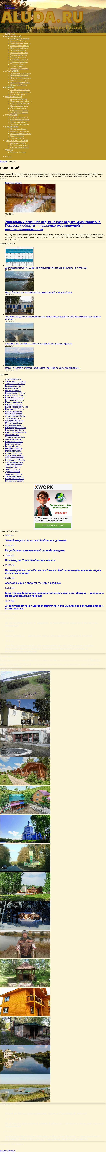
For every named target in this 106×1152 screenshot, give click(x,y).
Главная (3, 161)
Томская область (17, 138)
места (60, 660)
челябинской (5, 667)
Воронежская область (19, 46)
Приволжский (13, 96)
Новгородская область (20, 83)
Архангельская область (20, 73)
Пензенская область (19, 106)
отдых (14, 664)
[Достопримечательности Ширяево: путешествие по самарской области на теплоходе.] (19, 265)
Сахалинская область (19, 147)
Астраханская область (20, 90)
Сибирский (11, 127)
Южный (9, 87)
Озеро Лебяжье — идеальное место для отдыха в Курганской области (38, 292)
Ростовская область (18, 94)
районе (33, 664)
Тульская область (17, 66)
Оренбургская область (20, 103)
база (3, 660)
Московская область (19, 52)
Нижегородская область (20, 101)
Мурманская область (19, 80)
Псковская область (18, 85)
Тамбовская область (19, 62)
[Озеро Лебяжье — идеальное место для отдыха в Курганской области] (19, 290)
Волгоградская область (20, 92)
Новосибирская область (20, 134)
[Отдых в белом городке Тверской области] (25, 842)
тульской (97, 664)
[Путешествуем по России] (42, 30)
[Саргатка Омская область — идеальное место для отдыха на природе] (19, 341)
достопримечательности (25, 660)
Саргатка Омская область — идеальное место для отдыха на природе (38, 343)
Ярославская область (19, 69)
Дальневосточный (16, 140)
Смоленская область (19, 59)
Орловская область (18, 55)
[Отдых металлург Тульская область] (25, 756)
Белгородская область (19, 39)
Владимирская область (20, 43)
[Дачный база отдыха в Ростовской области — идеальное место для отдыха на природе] (25, 1044)
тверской (91, 664)
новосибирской (81, 660)
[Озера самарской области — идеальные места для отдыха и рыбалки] (25, 958)
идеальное (44, 660)
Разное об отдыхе (13, 446)
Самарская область (18, 108)
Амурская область (18, 143)
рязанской (49, 664)
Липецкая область (18, 50)
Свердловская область (20, 120)
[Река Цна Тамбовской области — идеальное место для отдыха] (25, 1073)
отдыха (25, 664)
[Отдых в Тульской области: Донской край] (25, 871)
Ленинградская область (20, 78)
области (94, 660)
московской (71, 660)
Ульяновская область (19, 113)
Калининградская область (16, 407)
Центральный (13, 36)
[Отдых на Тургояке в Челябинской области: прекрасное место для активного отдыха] (19, 366)
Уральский (11, 115)
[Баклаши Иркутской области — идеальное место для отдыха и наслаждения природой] (25, 1015)
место (64, 660)
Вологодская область (19, 76)
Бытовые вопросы (18, 152)
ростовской (41, 664)
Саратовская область (19, 110)
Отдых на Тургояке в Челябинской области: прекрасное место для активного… (43, 368)
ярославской (16, 667)
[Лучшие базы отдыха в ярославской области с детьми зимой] (25, 929)
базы (9, 660)
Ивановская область (19, 48)
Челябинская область (19, 124)
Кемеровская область (19, 131)
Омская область (17, 136)
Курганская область (19, 117)
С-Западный (12, 71)
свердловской (74, 664)
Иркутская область (18, 129)
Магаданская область (19, 145)
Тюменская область (18, 122)
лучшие (54, 660)
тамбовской (84, 664)
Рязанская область (18, 57)
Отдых (9, 150)
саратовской (65, 664)
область (5, 664)
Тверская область (17, 64)
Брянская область (18, 41)
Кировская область (18, 99)
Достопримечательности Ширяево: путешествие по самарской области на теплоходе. (46, 268)
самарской (57, 664)
